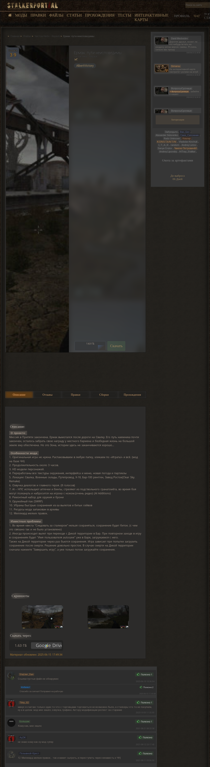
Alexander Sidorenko (167, 135)
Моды (21, 15)
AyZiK (23, 737)
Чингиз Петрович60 (185, 148)
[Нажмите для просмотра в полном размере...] (37, 199)
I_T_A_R (163, 145)
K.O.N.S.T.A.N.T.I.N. (166, 141)
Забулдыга (171, 131)
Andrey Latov (189, 145)
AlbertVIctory (85, 65)
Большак (25, 721)
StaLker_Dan (26, 674)
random (175, 145)
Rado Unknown (172, 138)
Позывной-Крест (29, 753)
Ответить (125, 674)
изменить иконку (161, 40)
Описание (19, 394)
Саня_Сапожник (189, 135)
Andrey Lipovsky (168, 151)
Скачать (116, 346)
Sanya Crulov (165, 148)
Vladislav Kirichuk (188, 141)
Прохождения (100, 15)
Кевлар (186, 138)
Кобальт (25, 687)
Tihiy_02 (24, 702)
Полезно (146, 674)
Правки (38, 15)
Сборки (104, 394)
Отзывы (47, 394)
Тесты (124, 15)
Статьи (74, 15)
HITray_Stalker (187, 151)
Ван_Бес (185, 131)
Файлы (56, 15)
